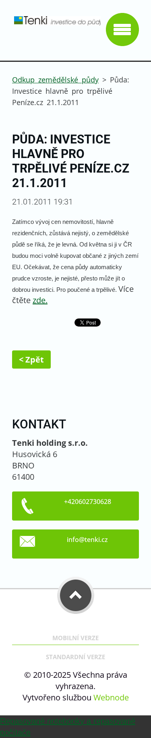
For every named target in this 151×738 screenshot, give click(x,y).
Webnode (111, 697)
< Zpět (31, 359)
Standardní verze (75, 657)
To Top (75, 595)
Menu (122, 29)
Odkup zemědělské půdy (55, 79)
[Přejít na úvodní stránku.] (56, 24)
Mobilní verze (75, 638)
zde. (40, 300)
